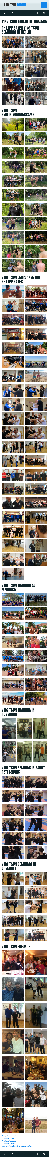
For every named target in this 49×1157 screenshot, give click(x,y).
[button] (44, 5)
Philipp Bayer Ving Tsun (10, 1136)
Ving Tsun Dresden (8, 1138)
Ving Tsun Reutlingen (9, 1141)
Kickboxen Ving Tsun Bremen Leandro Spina (17, 1146)
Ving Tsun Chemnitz (9, 1144)
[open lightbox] (13, 42)
